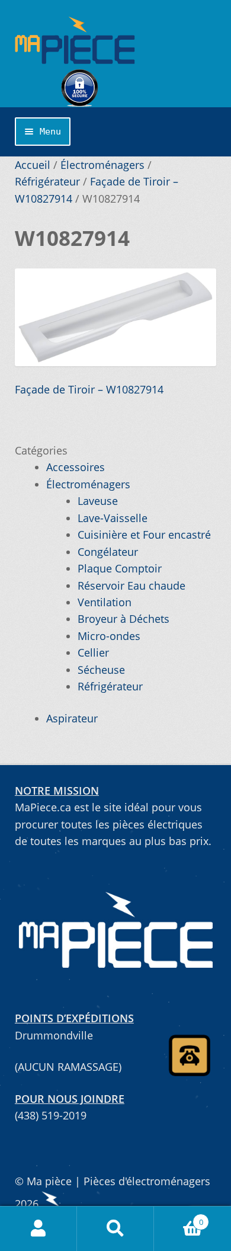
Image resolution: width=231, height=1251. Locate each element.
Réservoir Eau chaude (131, 585)
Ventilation (104, 602)
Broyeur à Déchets (123, 619)
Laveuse (98, 501)
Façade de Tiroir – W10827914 (89, 389)
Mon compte (38, 1229)
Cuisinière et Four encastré (144, 534)
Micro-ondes (109, 636)
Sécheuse (101, 670)
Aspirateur (72, 718)
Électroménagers (102, 165)
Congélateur (108, 552)
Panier (178, 1217)
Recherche (115, 1229)
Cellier (93, 652)
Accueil (32, 165)
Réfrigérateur (47, 181)
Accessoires (75, 467)
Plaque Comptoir (120, 568)
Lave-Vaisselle (112, 518)
